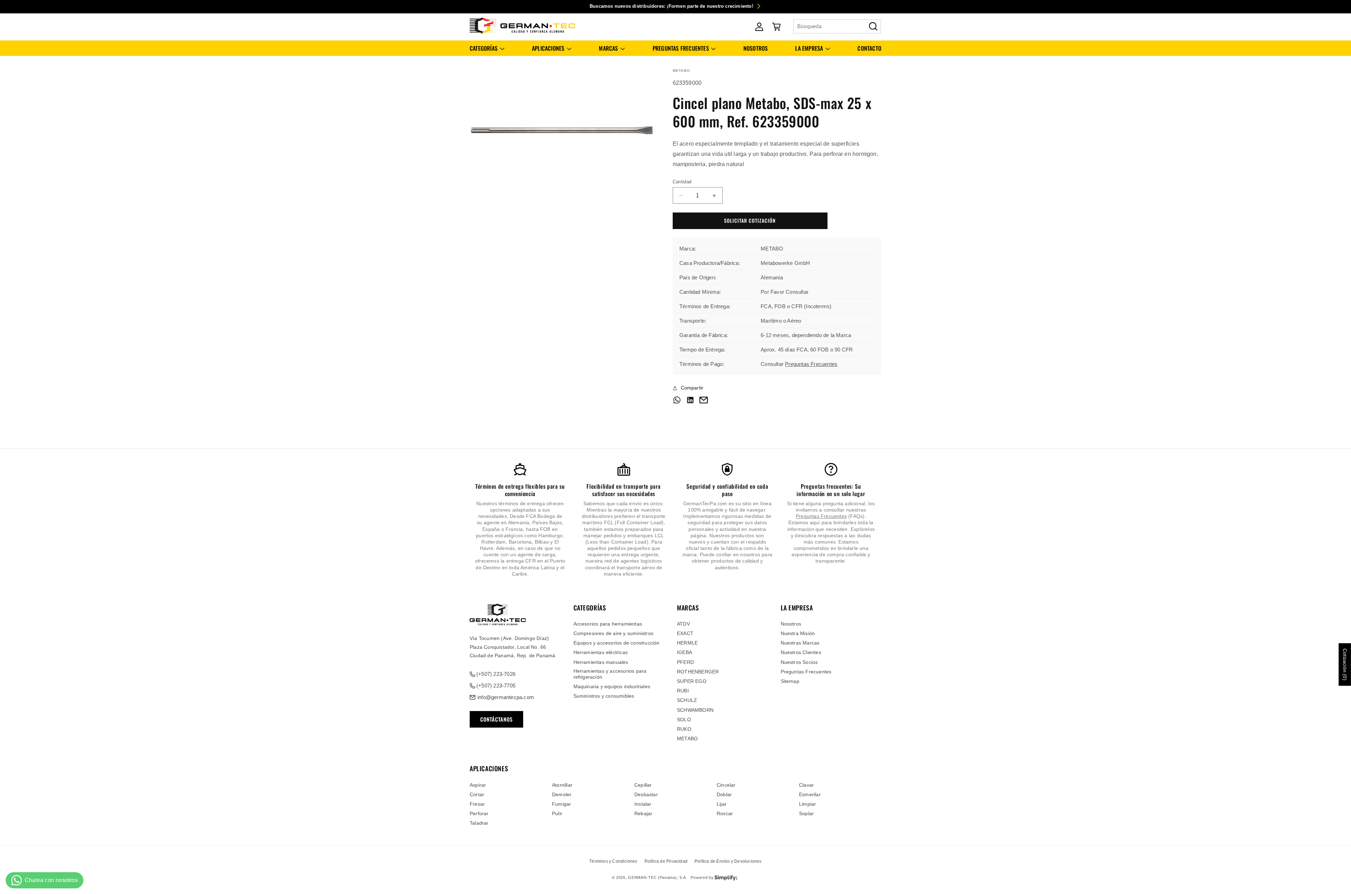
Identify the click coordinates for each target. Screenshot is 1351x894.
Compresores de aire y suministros (613, 633)
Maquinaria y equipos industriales (612, 686)
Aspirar (478, 784)
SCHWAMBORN (695, 710)
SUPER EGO (691, 681)
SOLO (684, 719)
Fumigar (561, 803)
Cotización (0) (1345, 664)
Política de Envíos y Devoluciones (728, 861)
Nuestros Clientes (801, 652)
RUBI (683, 691)
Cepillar (643, 784)
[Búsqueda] (873, 26)
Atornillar (562, 784)
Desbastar (646, 794)
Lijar (722, 803)
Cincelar (726, 784)
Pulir (557, 813)
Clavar (806, 784)
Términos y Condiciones (613, 861)
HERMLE (687, 643)
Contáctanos (496, 719)
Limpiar (807, 803)
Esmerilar (810, 794)
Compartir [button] (692, 388)
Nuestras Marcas (800, 643)
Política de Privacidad (666, 861)
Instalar (643, 803)
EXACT (685, 633)
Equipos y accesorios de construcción (616, 643)
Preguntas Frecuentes (811, 364)
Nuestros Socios (799, 662)
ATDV (683, 624)
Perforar (479, 813)
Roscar (725, 813)
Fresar (477, 803)
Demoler (561, 794)
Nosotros (791, 624)
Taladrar (479, 823)
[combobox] (837, 26)
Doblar (724, 794)
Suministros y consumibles (603, 696)
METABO (687, 739)
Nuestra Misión (798, 633)
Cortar (477, 794)
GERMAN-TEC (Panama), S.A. (657, 878)
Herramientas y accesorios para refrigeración (610, 674)
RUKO (684, 729)
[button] (487, 48)
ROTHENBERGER (698, 671)
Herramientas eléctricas (600, 652)
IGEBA (684, 652)
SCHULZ (687, 700)
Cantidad (682, 181)
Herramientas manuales (600, 662)
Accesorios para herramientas (607, 624)
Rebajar (643, 813)
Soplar (806, 813)
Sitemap (790, 681)
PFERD (685, 662)
